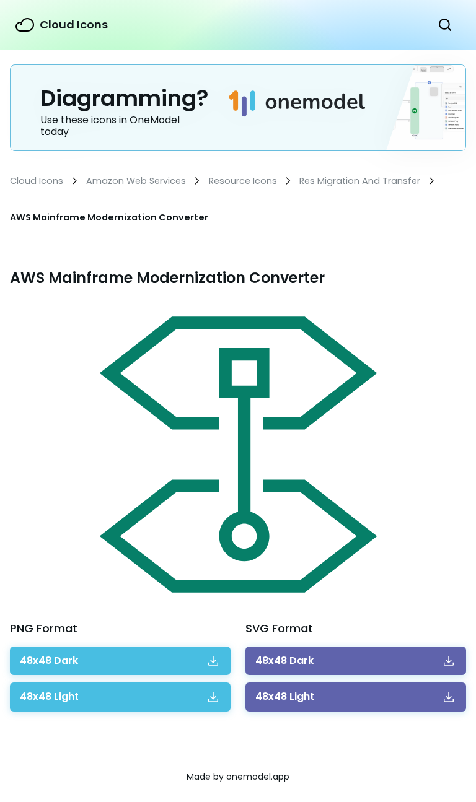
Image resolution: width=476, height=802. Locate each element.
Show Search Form (445, 24)
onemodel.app (257, 776)
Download (49, 660)
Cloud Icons (74, 24)
